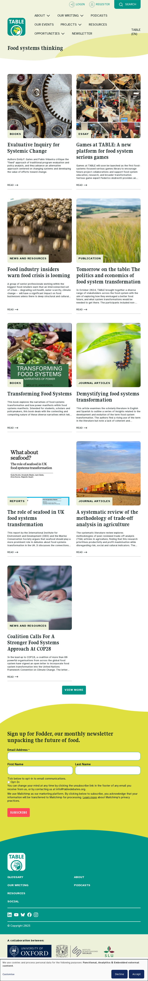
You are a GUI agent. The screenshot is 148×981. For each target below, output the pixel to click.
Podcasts (82, 885)
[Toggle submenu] (48, 15)
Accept (136, 974)
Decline (119, 974)
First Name (15, 764)
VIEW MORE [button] (74, 690)
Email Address (18, 750)
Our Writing (17, 885)
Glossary (15, 877)
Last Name (83, 764)
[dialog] (74, 970)
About (79, 877)
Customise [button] (8, 974)
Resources (16, 893)
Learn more (90, 797)
